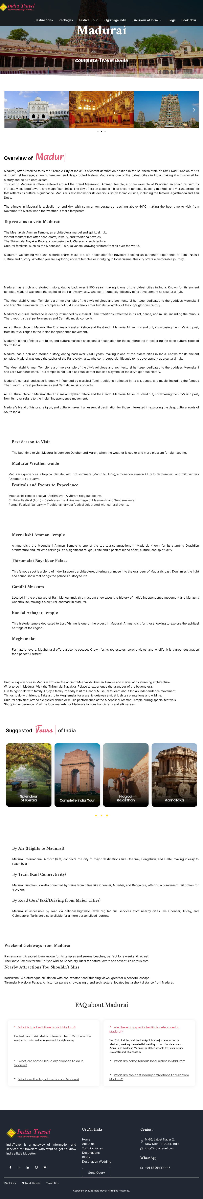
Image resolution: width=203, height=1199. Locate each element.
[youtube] (45, 1168)
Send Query (96, 1172)
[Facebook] (10, 1168)
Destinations (43, 20)
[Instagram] (36, 1168)
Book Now (188, 20)
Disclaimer (10, 1183)
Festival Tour (88, 20)
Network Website (34, 1183)
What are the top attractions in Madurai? (48, 1079)
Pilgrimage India (114, 20)
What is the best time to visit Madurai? (47, 1027)
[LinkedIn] (28, 1168)
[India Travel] (19, 7)
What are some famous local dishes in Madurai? (149, 1061)
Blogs (171, 20)
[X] (19, 1168)
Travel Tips (52, 1183)
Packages (66, 20)
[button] (8, 109)
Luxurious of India (145, 20)
